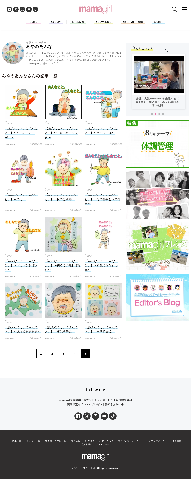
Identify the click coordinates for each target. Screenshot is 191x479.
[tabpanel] (158, 63)
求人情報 (75, 441)
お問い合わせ (106, 441)
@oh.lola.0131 (51, 63)
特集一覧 (16, 441)
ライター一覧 (33, 441)
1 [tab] (152, 114)
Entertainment (133, 21)
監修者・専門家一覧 (55, 441)
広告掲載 (89, 441)
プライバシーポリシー (129, 441)
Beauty (56, 21)
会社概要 (86, 444)
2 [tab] (155, 114)
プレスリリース (104, 444)
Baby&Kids (103, 21)
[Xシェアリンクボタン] (87, 416)
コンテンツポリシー (156, 441)
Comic (158, 21)
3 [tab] (159, 114)
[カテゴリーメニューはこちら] (184, 9)
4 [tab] (163, 114)
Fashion (33, 21)
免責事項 (176, 441)
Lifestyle (78, 21)
